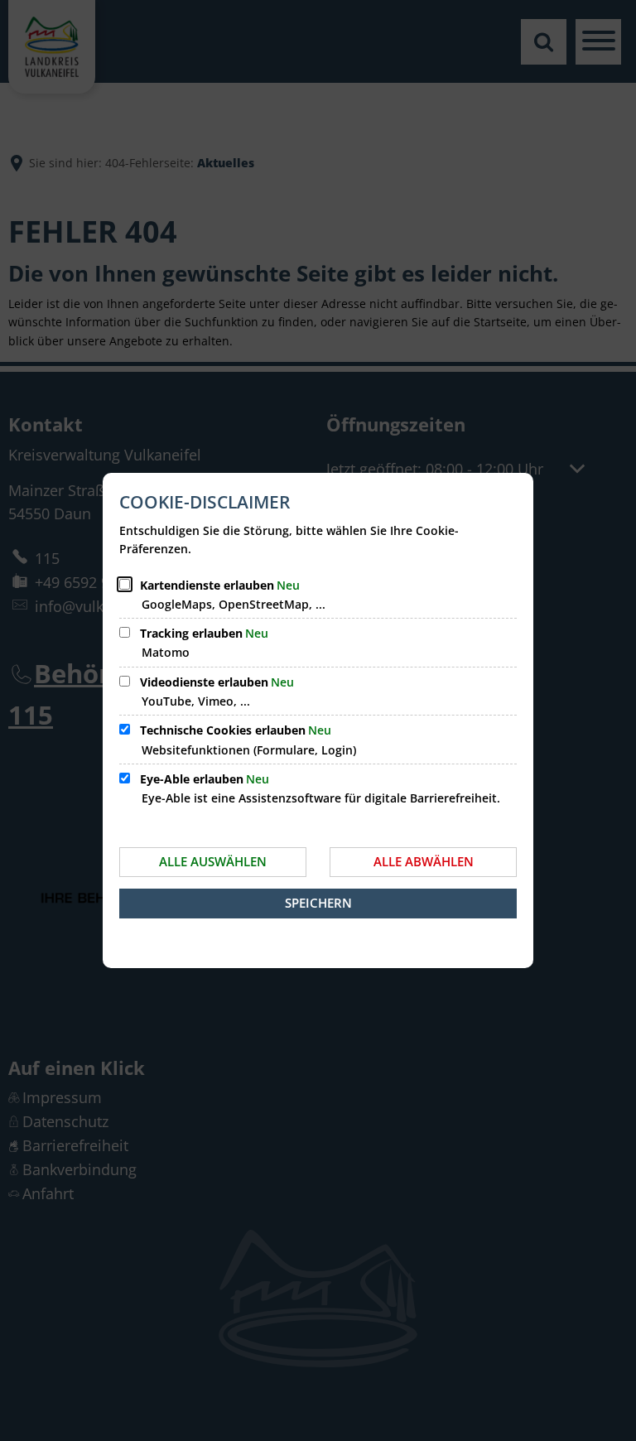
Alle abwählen (423, 861)
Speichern (318, 902)
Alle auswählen (213, 861)
